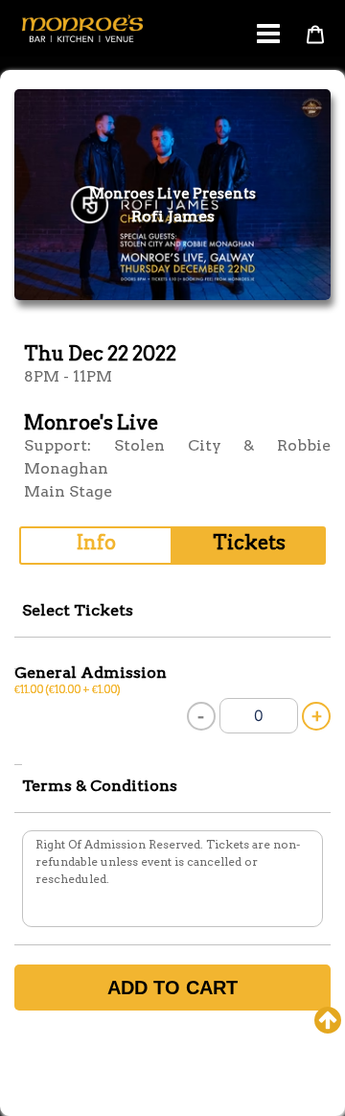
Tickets (249, 542)
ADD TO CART (172, 987)
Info (96, 542)
